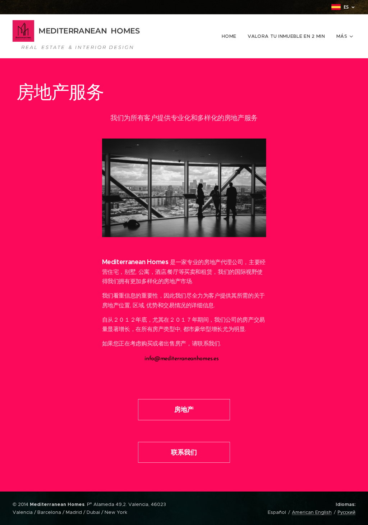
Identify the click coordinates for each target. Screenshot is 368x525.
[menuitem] (231, 36)
